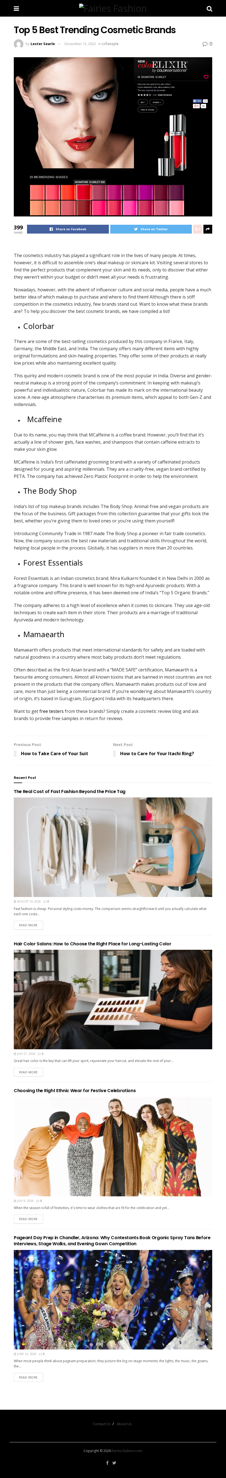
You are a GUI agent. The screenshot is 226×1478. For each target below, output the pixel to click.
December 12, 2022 (80, 43)
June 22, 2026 (26, 1354)
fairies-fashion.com (127, 1450)
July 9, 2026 (25, 1201)
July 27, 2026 (25, 1054)
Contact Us (102, 1423)
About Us (124, 1423)
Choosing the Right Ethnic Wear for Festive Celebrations (75, 1090)
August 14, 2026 (28, 901)
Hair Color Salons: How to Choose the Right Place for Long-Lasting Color (92, 944)
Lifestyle (110, 43)
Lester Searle (43, 43)
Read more (28, 925)
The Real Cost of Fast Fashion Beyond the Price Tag (69, 791)
